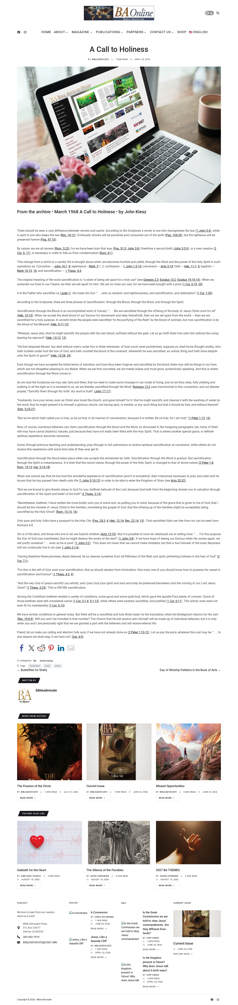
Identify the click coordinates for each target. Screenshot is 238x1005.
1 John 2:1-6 (70, 547)
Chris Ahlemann (104, 917)
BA (34, 661)
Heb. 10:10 (25, 315)
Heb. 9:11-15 (59, 324)
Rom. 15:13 (24, 467)
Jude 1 (65, 293)
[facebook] (19, 32)
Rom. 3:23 (62, 248)
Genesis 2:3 (151, 280)
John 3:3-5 (181, 248)
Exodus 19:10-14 (188, 280)
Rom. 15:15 (64, 512)
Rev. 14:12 (68, 235)
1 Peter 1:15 (197, 418)
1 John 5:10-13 (89, 480)
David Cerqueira (99, 876)
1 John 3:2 (83, 543)
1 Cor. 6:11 (174, 601)
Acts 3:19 (167, 266)
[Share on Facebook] (21, 648)
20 (200, 284)
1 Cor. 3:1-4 (81, 601)
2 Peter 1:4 (206, 462)
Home (46, 32)
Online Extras (46, 661)
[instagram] (25, 32)
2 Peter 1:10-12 (138, 632)
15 (141, 520)
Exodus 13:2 (168, 280)
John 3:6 (133, 248)
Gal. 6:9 (78, 637)
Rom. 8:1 (106, 253)
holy (47, 666)
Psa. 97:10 (48, 239)
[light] (209, 13)
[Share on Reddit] (41, 648)
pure (57, 666)
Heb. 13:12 (53, 338)
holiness (35, 666)
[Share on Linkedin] (61, 648)
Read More (26, 798)
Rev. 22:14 (132, 520)
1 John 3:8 (126, 538)
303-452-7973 (31, 936)
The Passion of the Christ (34, 786)
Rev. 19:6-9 (25, 619)
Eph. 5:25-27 (26, 409)
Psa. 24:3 (99, 520)
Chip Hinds (153, 938)
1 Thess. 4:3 (73, 271)
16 (35, 271)
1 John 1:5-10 (132, 266)
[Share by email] (70, 648)
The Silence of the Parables (104, 870)
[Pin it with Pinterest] (51, 648)
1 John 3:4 (203, 230)
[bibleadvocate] (24, 696)
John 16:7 (60, 266)
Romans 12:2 (141, 387)
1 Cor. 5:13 (57, 605)
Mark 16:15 (24, 271)
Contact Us (160, 32)
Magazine (80, 32)
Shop (181, 32)
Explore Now (181, 954)
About (59, 32)
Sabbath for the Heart (31, 870)
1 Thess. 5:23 (36, 587)
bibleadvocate (100, 59)
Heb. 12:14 (117, 520)
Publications (108, 32)
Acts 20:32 (178, 480)
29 (68, 355)
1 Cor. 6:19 (190, 284)
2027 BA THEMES (168, 870)
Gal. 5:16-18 (41, 467)
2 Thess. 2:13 (91, 494)
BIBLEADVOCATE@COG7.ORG (40, 942)
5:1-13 (94, 601)
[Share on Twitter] (31, 648)
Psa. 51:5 (120, 248)
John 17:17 (102, 391)
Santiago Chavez (31, 876)
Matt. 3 (93, 266)
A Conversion (99, 912)
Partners (135, 32)
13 (63, 338)
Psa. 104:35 (173, 235)
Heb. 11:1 (190, 266)
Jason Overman (169, 876)
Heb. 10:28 (58, 355)
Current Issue (95, 786)
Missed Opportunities (170, 786)
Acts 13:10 (108, 534)
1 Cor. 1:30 (204, 293)
